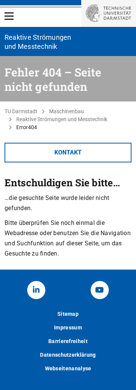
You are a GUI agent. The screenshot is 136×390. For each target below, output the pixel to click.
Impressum (68, 327)
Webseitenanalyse (68, 368)
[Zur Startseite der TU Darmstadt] (108, 13)
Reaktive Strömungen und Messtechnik (61, 119)
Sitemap (68, 314)
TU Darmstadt (21, 111)
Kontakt (68, 152)
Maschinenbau (66, 111)
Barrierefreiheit (68, 341)
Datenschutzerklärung (68, 355)
